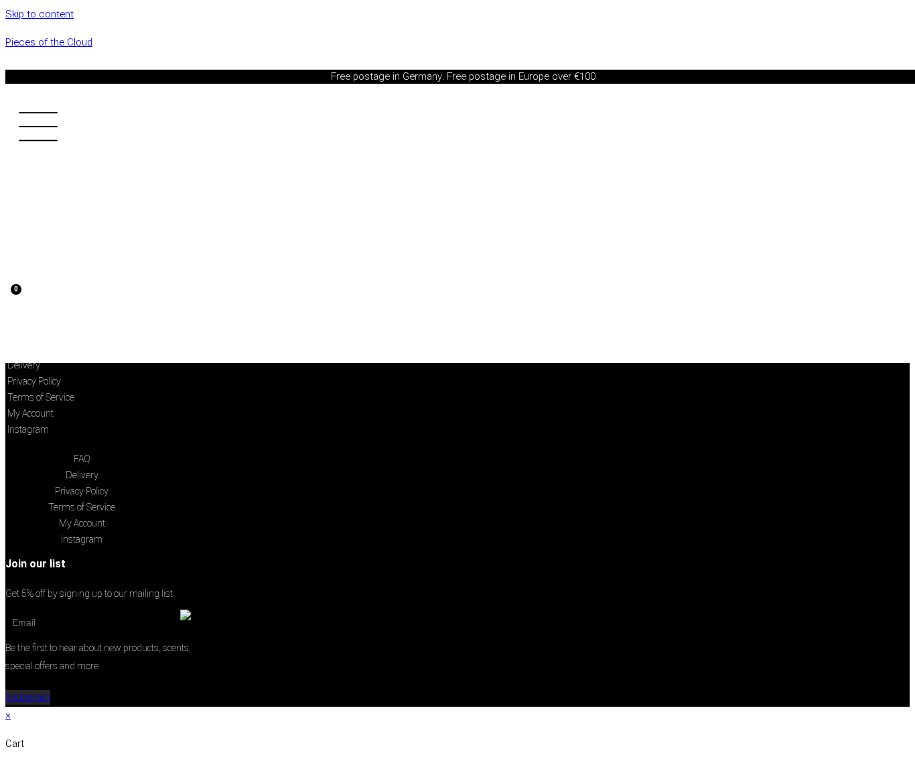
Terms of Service (40, 397)
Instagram (28, 429)
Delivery (23, 365)
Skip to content (39, 14)
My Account (30, 413)
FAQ (82, 459)
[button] (74, 130)
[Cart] (11, 302)
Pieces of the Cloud (48, 42)
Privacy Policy (34, 381)
